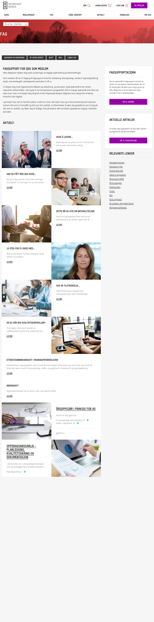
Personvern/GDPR (116, 179)
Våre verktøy (75, 15)
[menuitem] (87, 5)
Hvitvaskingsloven (116, 163)
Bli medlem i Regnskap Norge (121, 204)
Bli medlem (139, 6)
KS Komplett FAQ (116, 171)
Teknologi (124, 15)
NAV (110, 195)
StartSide (18, 24)
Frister (112, 191)
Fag (51, 15)
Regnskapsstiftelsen (118, 208)
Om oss (147, 15)
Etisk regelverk (115, 200)
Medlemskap (29, 15)
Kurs (6, 15)
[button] (87, 6)
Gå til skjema (128, 102)
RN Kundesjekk (115, 183)
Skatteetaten (114, 187)
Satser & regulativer (117, 175)
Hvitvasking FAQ (115, 167)
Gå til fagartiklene (128, 141)
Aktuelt (100, 15)
